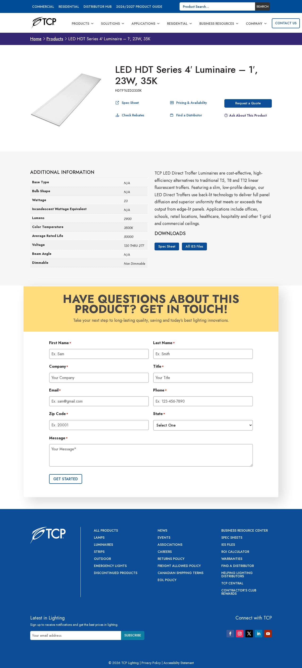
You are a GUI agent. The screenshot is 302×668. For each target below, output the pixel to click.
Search (262, 6)
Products (80, 23)
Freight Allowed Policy (179, 566)
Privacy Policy (151, 662)
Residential (69, 7)
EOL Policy (167, 580)
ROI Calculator (235, 552)
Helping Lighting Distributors (237, 574)
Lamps (99, 538)
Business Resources (216, 23)
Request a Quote (248, 103)
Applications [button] (143, 23)
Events (164, 538)
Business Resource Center (244, 531)
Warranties (231, 559)
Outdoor (102, 559)
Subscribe (132, 635)
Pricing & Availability (191, 102)
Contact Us (286, 23)
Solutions (110, 23)
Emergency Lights (110, 566)
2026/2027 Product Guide (139, 7)
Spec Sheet (130, 102)
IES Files (228, 545)
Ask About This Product (248, 115)
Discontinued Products (115, 573)
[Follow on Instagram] (239, 633)
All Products (106, 531)
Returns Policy (171, 559)
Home (36, 39)
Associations (170, 545)
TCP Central (232, 584)
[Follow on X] (249, 633)
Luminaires (103, 545)
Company (254, 23)
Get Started (65, 479)
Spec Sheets (231, 538)
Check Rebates (133, 115)
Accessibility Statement (179, 662)
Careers (165, 552)
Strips (99, 552)
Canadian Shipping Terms (180, 573)
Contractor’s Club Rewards (238, 592)
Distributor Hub (98, 7)
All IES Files (194, 246)
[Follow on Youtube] (268, 633)
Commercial (43, 7)
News (162, 531)
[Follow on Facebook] (230, 633)
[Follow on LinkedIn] (258, 633)
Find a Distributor (189, 115)
